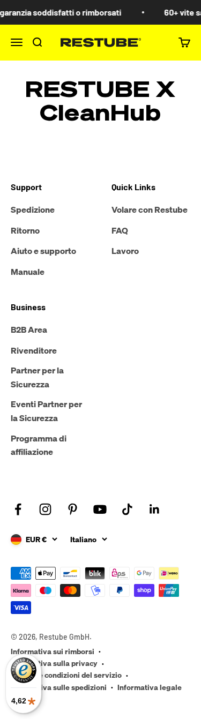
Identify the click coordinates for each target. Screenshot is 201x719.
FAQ (119, 230)
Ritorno (25, 230)
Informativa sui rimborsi (52, 651)
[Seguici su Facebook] (18, 509)
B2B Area (29, 329)
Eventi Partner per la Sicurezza (46, 411)
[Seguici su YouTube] (100, 509)
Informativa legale (149, 687)
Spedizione (33, 209)
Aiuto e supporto (43, 251)
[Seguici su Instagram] (45, 509)
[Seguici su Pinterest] (72, 509)
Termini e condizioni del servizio (66, 675)
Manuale (27, 272)
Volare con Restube (149, 209)
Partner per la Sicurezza (37, 377)
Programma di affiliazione (38, 445)
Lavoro (125, 251)
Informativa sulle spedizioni (59, 687)
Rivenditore (34, 350)
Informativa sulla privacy (54, 663)
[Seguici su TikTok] (127, 509)
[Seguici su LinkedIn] (154, 509)
